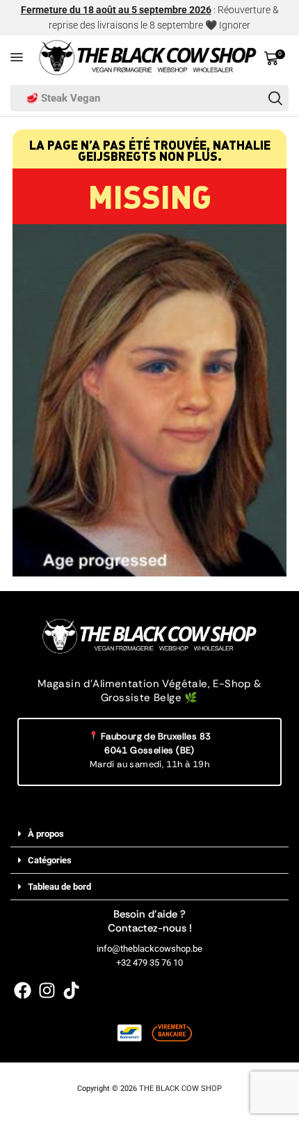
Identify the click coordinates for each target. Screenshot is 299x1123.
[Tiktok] (71, 990)
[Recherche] (275, 98)
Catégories (50, 860)
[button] (16, 57)
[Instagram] (47, 990)
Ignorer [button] (234, 25)
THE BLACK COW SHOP (180, 1088)
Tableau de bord (59, 886)
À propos (46, 833)
